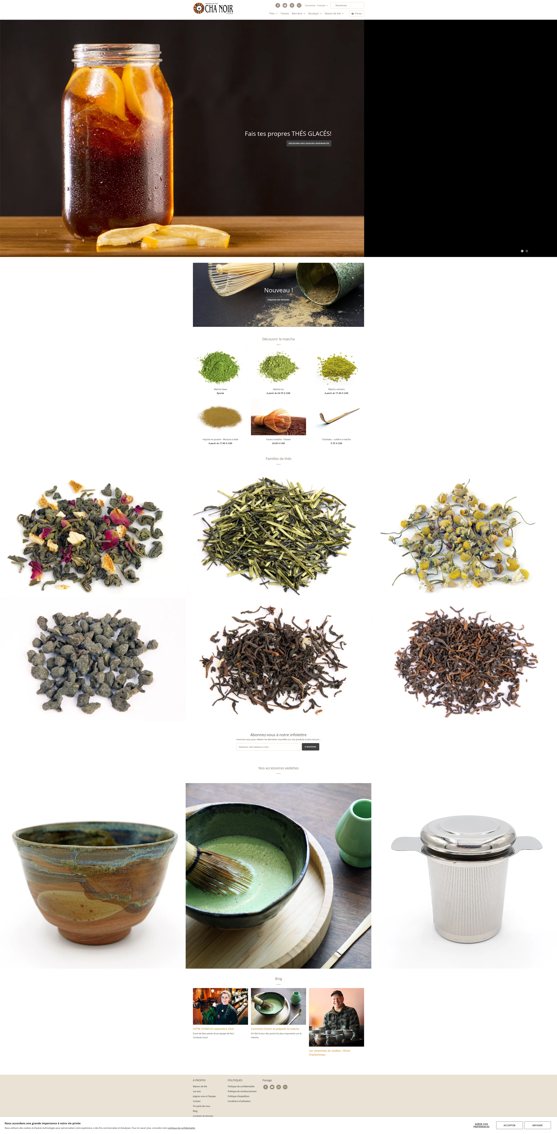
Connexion (310, 5)
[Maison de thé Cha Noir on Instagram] (292, 5)
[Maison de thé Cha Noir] (213, 8)
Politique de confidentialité (241, 1086)
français (321, 5)
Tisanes (285, 13)
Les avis (197, 1091)
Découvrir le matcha (278, 339)
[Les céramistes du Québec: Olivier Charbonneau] (336, 1018)
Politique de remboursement (242, 1091)
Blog (278, 978)
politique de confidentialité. (181, 1127)
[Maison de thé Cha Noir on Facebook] (277, 5)
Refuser (537, 1125)
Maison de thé (333, 13)
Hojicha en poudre (278, 300)
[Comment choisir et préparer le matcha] (278, 1007)
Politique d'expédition (238, 1096)
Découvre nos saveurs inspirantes (309, 146)
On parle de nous (201, 1106)
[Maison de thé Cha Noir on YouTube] (285, 5)
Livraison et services (203, 1115)
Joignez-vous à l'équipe (204, 1096)
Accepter (510, 1125)
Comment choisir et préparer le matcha (275, 1029)
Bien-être (297, 13)
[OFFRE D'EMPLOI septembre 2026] (220, 1007)
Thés (272, 13)
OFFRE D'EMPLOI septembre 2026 (213, 1029)
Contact (196, 1101)
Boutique (313, 13)
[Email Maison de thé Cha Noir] (299, 5)
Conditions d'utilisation (239, 1101)
